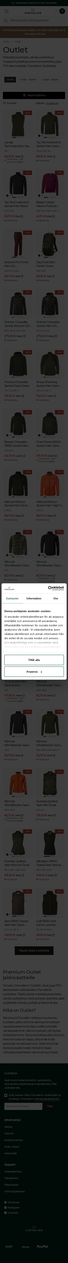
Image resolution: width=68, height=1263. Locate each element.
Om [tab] (55, 598)
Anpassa (32, 671)
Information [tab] (33, 598)
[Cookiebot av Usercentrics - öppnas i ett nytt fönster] (48, 588)
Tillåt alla (34, 659)
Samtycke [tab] (12, 598)
